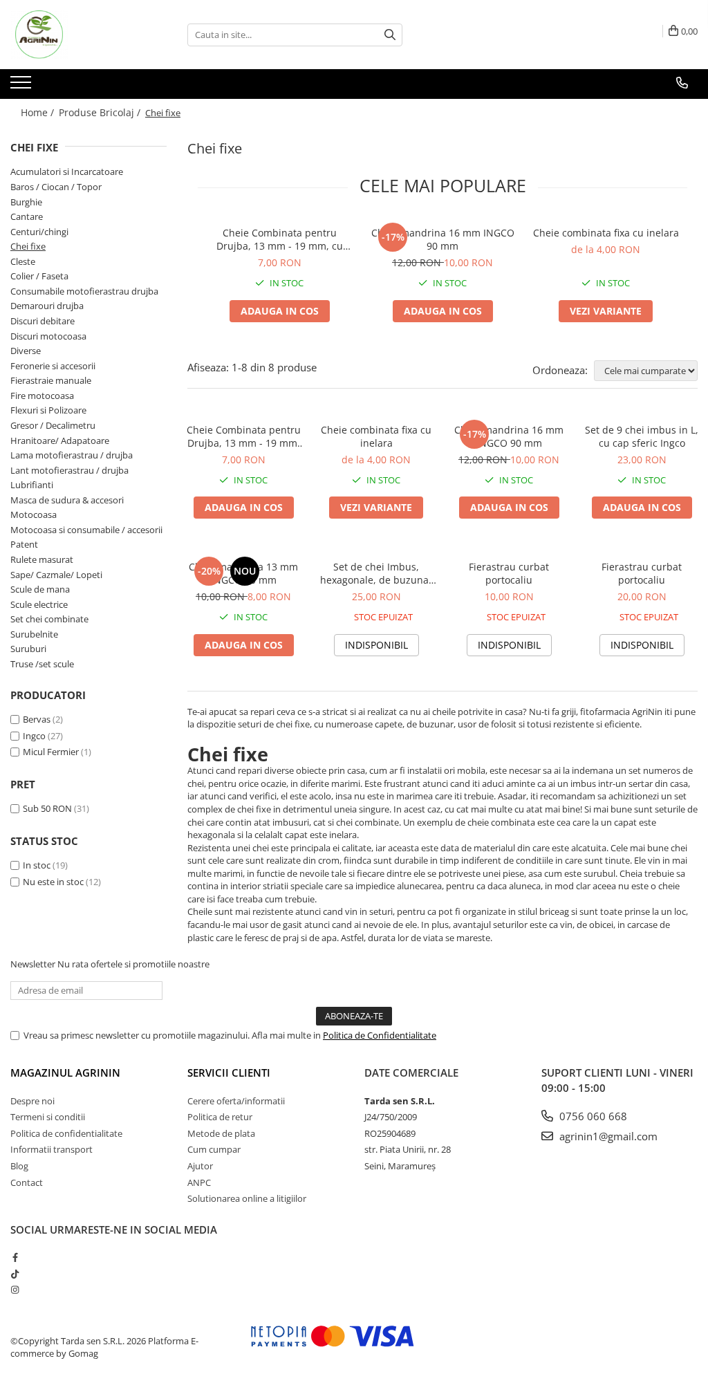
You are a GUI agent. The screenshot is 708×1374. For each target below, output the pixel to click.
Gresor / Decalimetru (52, 425)
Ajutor (200, 1166)
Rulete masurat (41, 559)
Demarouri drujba (47, 305)
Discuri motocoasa (48, 336)
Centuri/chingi (39, 231)
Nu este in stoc (53, 881)
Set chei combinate (49, 619)
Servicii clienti (228, 1072)
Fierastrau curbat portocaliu (509, 573)
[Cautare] (390, 35)
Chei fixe (28, 246)
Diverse (25, 350)
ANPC (199, 1182)
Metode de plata (221, 1133)
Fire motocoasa (42, 395)
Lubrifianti (31, 485)
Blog (19, 1166)
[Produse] (22, 86)
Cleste (22, 261)
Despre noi (32, 1101)
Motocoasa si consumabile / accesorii (86, 529)
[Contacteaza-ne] (682, 83)
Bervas (36, 719)
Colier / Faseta (39, 276)
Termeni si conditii (47, 1117)
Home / (39, 112)
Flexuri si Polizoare (48, 410)
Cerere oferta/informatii (236, 1101)
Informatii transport (51, 1149)
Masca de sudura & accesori (67, 500)
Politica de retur (219, 1117)
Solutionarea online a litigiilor (246, 1198)
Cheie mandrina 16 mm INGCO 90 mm (442, 239)
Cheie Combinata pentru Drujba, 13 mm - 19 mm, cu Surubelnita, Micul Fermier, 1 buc (279, 239)
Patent (24, 544)
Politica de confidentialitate (66, 1133)
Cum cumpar (214, 1149)
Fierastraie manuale (50, 380)
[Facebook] (14, 1257)
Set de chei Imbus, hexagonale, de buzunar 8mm (376, 573)
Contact (26, 1182)
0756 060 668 (592, 1116)
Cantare (26, 216)
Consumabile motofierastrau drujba (84, 291)
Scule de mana (40, 589)
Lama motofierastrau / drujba (71, 455)
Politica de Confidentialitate (379, 1035)
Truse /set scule (42, 664)
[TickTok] (14, 1274)
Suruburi (28, 648)
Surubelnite (34, 634)
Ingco (34, 736)
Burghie (26, 202)
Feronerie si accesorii (52, 366)
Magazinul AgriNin (65, 1072)
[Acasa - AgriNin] (79, 34)
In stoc (36, 865)
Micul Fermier (51, 751)
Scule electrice (39, 604)
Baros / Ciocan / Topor (56, 186)
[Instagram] (14, 1289)
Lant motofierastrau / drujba (69, 470)
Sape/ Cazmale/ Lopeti (56, 574)
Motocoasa (33, 514)
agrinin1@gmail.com (607, 1136)
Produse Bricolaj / (101, 112)
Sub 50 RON (47, 808)
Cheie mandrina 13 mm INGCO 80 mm (243, 573)
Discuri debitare (42, 321)
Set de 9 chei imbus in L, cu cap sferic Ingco (641, 436)
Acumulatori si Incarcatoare (66, 171)
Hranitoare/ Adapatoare (59, 440)
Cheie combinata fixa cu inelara (606, 232)
